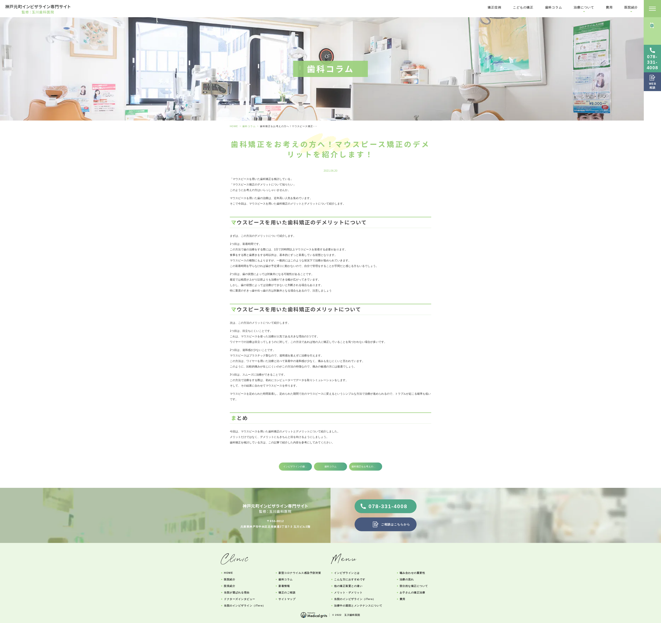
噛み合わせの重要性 (412, 572)
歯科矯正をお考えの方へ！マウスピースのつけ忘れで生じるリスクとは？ (367, 466)
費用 (609, 7)
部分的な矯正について (414, 585)
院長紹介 (229, 585)
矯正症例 (494, 7)
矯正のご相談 (287, 592)
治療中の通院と (358, 605)
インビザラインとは (347, 572)
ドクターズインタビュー (239, 599)
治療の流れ (407, 579)
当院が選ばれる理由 (237, 592)
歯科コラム (553, 7)
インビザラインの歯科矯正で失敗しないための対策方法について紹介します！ (297, 466)
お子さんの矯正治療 (412, 592)
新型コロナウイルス (300, 572)
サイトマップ (287, 599)
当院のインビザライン (244, 605)
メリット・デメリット (348, 592)
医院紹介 (229, 579)
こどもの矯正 (523, 7)
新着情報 (284, 585)
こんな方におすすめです (349, 579)
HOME (234, 126)
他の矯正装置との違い (348, 585)
